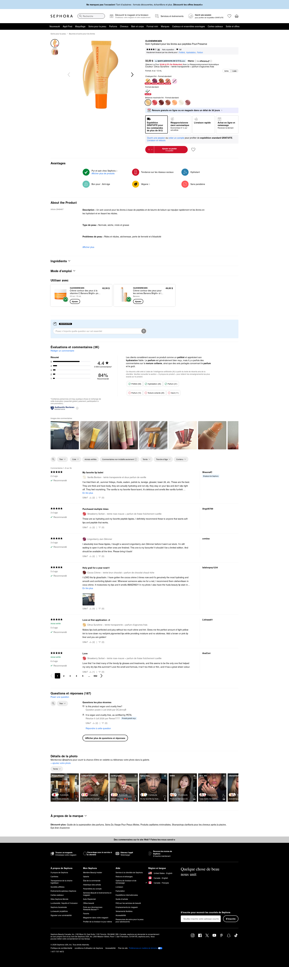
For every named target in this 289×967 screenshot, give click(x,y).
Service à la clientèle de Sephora (129, 872)
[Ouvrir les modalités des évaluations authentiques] (77, 408)
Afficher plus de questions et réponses (105, 738)
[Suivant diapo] (132, 74)
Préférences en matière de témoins (143, 948)
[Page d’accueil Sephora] (61, 16)
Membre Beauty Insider (92, 872)
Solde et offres (232, 26)
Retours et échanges (124, 876)
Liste (234, 71)
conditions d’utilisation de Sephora (89, 948)
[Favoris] (229, 16)
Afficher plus (88, 247)
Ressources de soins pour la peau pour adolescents (130, 920)
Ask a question (168, 49)
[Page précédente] (51, 675)
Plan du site (123, 948)
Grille (226, 71)
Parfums (113, 26)
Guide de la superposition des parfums (85, 824)
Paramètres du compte (92, 888)
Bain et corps (137, 26)
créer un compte (176, 138)
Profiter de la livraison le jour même (97, 921)
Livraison (119, 887)
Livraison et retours (156, 140)
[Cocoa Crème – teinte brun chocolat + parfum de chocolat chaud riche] (161, 102)
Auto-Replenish (89, 899)
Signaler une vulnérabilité (61, 915)
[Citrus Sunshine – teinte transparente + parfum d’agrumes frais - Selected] (148, 102)
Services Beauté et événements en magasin (97, 893)
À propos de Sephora (59, 872)
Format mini (152, 26)
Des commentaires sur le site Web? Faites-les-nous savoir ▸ (144, 839)
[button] (195, 61)
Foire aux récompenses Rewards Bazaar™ (92, 908)
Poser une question (60, 696)
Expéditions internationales (127, 895)
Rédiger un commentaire (62, 350)
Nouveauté (55, 26)
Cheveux (124, 26)
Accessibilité (121, 915)
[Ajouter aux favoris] (193, 149)
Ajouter (75, 301)
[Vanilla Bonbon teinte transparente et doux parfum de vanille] (181, 102)
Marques (165, 26)
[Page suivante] (101, 675)
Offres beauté (88, 903)
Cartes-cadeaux (215, 26)
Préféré (182, 52)
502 (95, 675)
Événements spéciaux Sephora (63, 891)
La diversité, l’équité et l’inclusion (64, 903)
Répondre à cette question (98, 728)
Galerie (86, 876)
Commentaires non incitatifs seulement (118, 459)
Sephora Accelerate (59, 907)
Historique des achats (92, 884)
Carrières (54, 876)
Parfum (200, 52)
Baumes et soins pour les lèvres (82, 33)
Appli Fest (67, 26)
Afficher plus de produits (103, 173)
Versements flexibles (124, 911)
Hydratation (191, 52)
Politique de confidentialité (61, 948)
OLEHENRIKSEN (153, 41)
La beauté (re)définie (59, 911)
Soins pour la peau (97, 26)
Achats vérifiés (90, 459)
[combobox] (91, 16)
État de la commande (91, 880)
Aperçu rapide (60, 301)
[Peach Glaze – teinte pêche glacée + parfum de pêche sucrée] (174, 102)
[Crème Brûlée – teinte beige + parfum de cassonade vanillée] (168, 102)
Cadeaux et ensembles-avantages (188, 26)
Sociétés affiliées (57, 887)
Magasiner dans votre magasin (95, 917)
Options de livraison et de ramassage (126, 881)
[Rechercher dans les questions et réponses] (53, 703)
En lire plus (87, 492)
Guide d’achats (122, 899)
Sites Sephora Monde (59, 899)
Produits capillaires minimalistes (155, 824)
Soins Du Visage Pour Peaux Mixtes (122, 824)
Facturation (120, 891)
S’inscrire (231, 918)
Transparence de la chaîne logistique (61, 881)
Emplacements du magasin (127, 907)
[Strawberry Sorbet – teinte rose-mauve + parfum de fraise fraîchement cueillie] (154, 102)
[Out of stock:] (174, 81)
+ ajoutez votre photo (61, 763)
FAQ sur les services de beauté (128, 903)
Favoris (86, 913)
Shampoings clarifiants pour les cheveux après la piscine (199, 824)
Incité (55, 790)
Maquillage (80, 26)
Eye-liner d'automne (60, 827)
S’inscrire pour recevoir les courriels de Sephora (205, 912)
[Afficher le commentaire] (65, 435)
